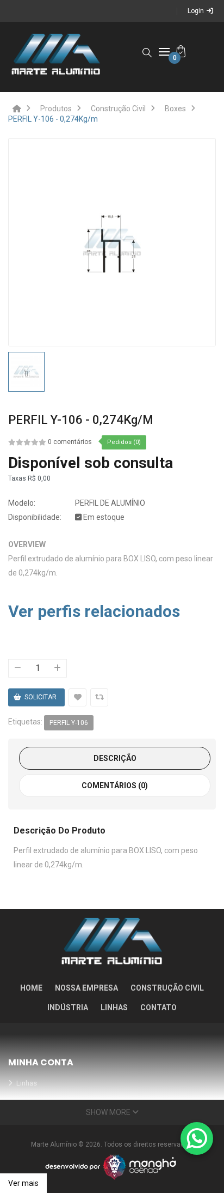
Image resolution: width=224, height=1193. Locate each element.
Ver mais (23, 1183)
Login (196, 11)
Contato (158, 1007)
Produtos (56, 108)
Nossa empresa (86, 988)
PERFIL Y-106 (68, 723)
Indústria (67, 1007)
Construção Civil (118, 108)
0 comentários (70, 442)
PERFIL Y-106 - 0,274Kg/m (53, 119)
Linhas (114, 1007)
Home (31, 988)
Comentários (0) (115, 785)
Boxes (175, 108)
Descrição (115, 758)
